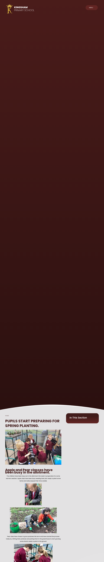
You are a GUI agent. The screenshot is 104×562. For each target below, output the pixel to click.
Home (7, 415)
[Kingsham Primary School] (9, 8)
